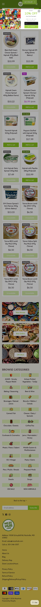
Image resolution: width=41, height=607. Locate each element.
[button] (39, 11)
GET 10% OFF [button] (31, 26)
